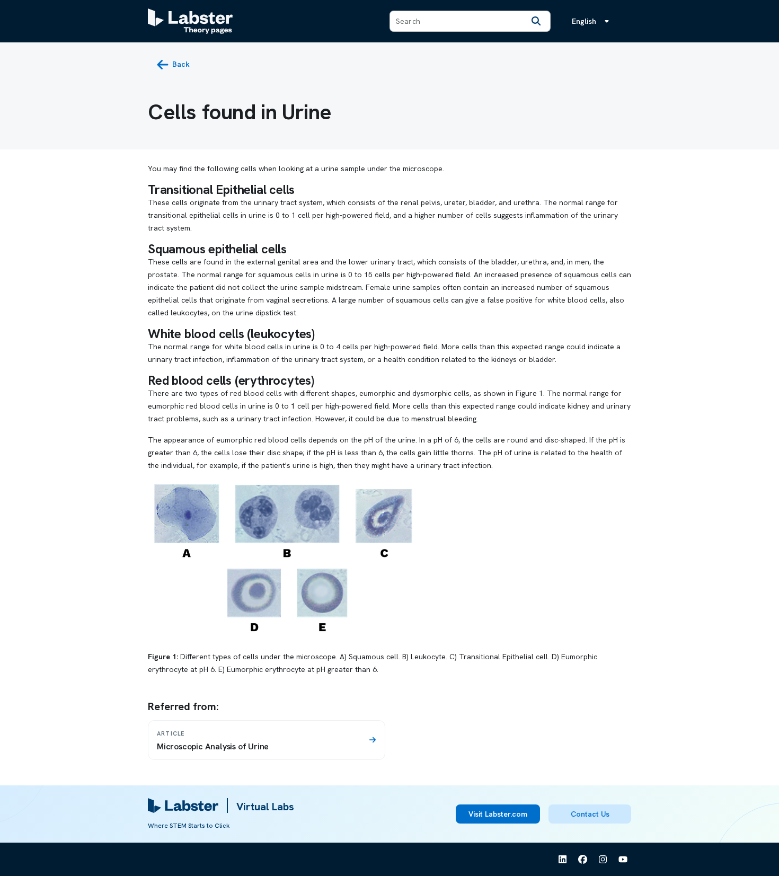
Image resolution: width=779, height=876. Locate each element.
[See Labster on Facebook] (583, 860)
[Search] (536, 21)
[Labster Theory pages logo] (190, 21)
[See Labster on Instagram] (603, 860)
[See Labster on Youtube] (623, 860)
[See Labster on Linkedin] (563, 860)
